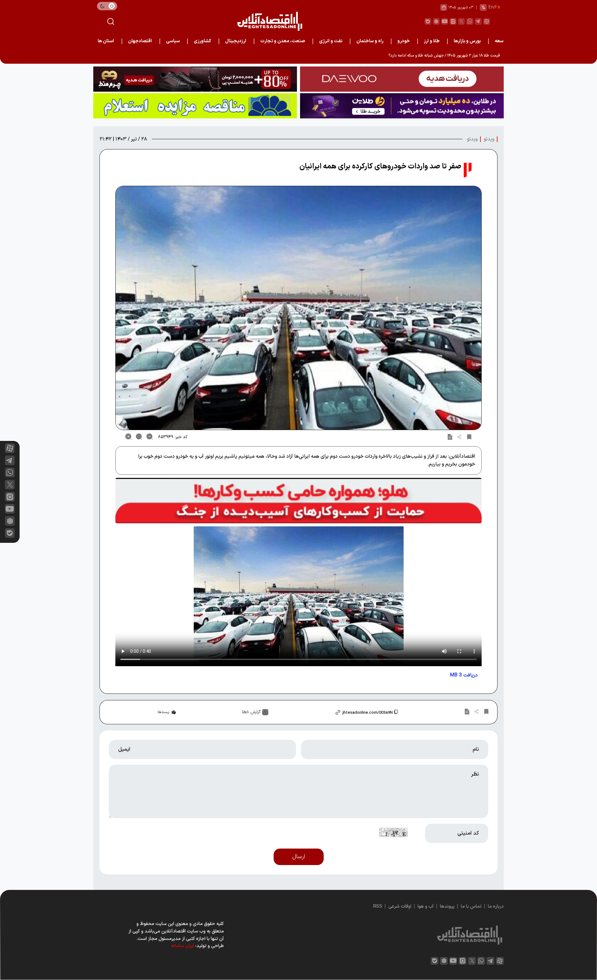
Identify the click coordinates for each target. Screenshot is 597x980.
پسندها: (163, 712)
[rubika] (436, 21)
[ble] (427, 21)
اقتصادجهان (140, 41)
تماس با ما (471, 906)
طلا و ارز (432, 41)
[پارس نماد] (195, 105)
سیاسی (173, 41)
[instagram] (453, 21)
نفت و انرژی (330, 41)
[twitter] (461, 21)
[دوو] (402, 79)
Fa (497, 7)
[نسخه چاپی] (450, 436)
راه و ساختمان (369, 41)
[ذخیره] (469, 436)
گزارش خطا (251, 712)
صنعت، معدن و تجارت (282, 41)
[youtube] (444, 21)
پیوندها (447, 906)
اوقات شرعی (399, 906)
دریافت (464, 675)
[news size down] (149, 436)
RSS (377, 906)
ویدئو (489, 139)
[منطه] (195, 79)
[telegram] (478, 21)
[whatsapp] (469, 21)
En (490, 7)
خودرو (403, 41)
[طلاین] (402, 105)
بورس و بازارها (467, 41)
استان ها (106, 41)
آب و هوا (426, 906)
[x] (10, 484)
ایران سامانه (182, 946)
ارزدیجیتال (235, 41)
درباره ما (496, 906)
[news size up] (128, 436)
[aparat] (486, 21)
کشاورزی (202, 41)
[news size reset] (139, 436)
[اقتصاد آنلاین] (269, 21)
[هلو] (298, 500)
